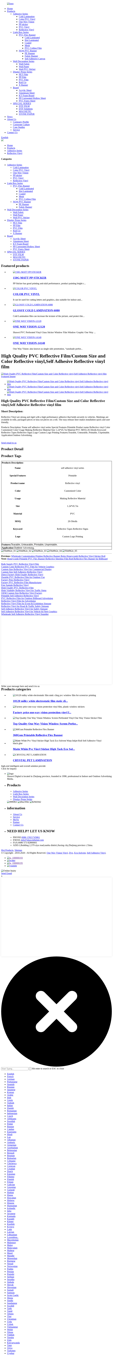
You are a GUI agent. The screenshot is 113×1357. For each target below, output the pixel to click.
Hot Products (7, 850)
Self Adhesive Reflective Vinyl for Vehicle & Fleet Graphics (29, 611)
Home (10, 8)
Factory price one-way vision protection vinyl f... (42, 712)
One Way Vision (26, 22)
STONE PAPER (27, 114)
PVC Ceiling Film (33, 48)
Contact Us (12, 132)
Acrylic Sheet (25, 90)
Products (11, 11)
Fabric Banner (31, 56)
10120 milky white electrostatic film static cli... (40, 701)
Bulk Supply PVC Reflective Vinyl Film (20, 564)
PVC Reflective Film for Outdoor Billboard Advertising (27, 598)
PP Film (22, 77)
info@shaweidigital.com (32, 840)
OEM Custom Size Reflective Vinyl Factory (21, 593)
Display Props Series (22, 72)
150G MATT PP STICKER (29, 277)
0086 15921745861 (31, 837)
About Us (11, 119)
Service (16, 130)
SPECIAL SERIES (22, 103)
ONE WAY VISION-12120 (29, 326)
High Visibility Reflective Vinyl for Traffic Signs (23, 590)
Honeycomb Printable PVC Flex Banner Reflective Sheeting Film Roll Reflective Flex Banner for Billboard (57, 559)
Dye (71, 853)
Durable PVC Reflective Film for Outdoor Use (23, 577)
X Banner (23, 85)
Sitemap (18, 850)
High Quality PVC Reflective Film (17, 588)
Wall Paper (24, 66)
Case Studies (19, 127)
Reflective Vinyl (26, 29)
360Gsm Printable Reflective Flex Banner (38, 735)
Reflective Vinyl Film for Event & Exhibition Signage (26, 603)
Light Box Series (21, 32)
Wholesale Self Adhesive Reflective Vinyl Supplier (25, 614)
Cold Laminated (32, 37)
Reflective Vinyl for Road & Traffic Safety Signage (25, 606)
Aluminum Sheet (27, 93)
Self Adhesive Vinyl (96, 853)
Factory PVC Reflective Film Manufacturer (21, 582)
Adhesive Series (20, 14)
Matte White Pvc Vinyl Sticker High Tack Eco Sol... (44, 749)
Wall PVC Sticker (27, 69)
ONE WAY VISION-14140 (29, 343)
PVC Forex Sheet (27, 101)
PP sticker (23, 24)
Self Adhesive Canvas (35, 58)
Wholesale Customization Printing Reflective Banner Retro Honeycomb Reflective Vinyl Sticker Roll (58, 556)
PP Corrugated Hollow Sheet (32, 98)
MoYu (16, 819)
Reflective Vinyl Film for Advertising (18, 601)
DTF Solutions (26, 108)
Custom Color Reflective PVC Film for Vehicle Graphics (27, 566)
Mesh (27, 45)
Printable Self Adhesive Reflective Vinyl (20, 595)
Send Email (6, 873)
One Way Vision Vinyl (57, 853)
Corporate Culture (21, 124)
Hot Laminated (32, 40)
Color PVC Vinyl (27, 19)
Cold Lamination (27, 16)
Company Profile (21, 122)
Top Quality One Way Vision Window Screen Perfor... (45, 723)
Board (16, 87)
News (10, 116)
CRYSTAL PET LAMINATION (32, 760)
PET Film (23, 74)
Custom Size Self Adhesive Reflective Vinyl (21, 572)
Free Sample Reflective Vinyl (15, 585)
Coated (28, 43)
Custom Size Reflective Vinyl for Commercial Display (26, 569)
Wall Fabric (24, 64)
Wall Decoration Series (23, 61)
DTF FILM (24, 106)
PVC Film (23, 79)
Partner (16, 822)
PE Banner (30, 53)
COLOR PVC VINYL (26, 294)
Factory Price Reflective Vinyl (15, 580)
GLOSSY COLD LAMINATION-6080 (36, 310)
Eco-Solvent (80, 853)
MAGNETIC (25, 111)
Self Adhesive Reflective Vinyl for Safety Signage (24, 609)
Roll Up (22, 82)
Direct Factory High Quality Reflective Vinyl (22, 574)
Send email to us (8, 443)
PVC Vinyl (24, 27)
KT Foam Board (26, 95)
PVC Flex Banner (27, 35)
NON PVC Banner (28, 50)
